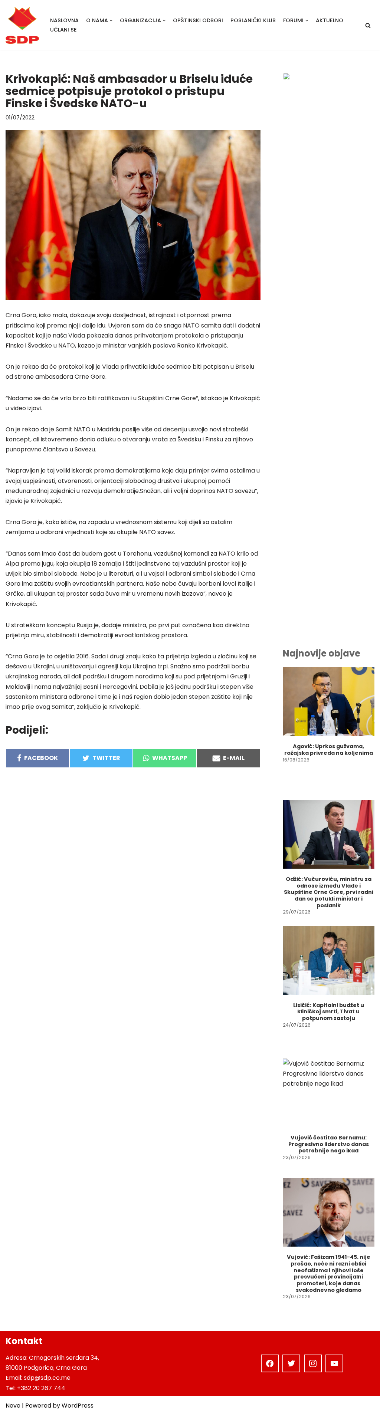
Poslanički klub (253, 20)
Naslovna (64, 20)
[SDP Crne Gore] (22, 25)
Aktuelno (329, 20)
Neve (13, 1405)
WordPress (78, 1405)
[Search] (368, 25)
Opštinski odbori (198, 20)
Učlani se (63, 29)
